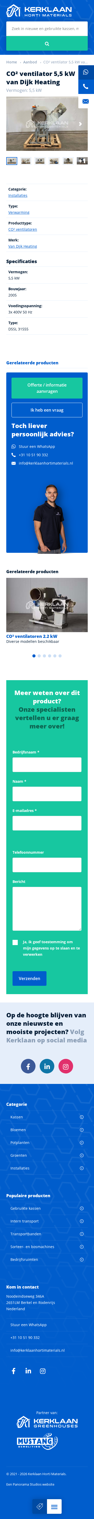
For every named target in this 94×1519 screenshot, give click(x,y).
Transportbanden (25, 1233)
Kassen (16, 1116)
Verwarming (19, 212)
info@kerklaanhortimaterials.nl (46, 463)
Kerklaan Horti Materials (39, 10)
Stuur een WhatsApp (37, 446)
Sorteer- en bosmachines (32, 1246)
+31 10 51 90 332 (33, 454)
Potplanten (20, 1142)
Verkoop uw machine (39, 1506)
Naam (19, 781)
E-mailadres (25, 810)
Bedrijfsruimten (24, 1259)
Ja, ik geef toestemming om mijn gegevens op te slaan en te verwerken (51, 948)
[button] (54, 1506)
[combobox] (47, 28)
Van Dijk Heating (22, 246)
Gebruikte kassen (25, 1208)
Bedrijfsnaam (26, 752)
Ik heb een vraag (47, 410)
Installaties (17, 195)
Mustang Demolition (47, 1441)
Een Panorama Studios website (30, 1484)
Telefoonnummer (28, 852)
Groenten (18, 1155)
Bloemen (18, 1129)
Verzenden (29, 978)
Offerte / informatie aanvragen (47, 388)
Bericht (19, 881)
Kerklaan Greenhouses (47, 1422)
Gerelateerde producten (32, 363)
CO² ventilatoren (22, 229)
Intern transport (24, 1221)
